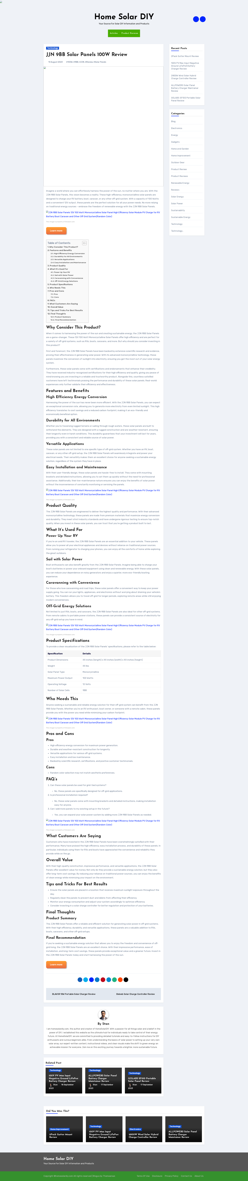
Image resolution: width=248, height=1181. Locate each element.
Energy (174, 135)
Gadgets (175, 142)
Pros (56, 294)
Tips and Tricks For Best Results (66, 310)
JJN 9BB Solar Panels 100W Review (86, 54)
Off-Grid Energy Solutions (66, 281)
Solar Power (177, 203)
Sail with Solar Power (64, 275)
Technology (52, 48)
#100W (69, 62)
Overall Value (57, 307)
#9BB (75, 62)
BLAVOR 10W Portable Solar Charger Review (73, 994)
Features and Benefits (61, 250)
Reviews (175, 190)
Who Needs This (57, 288)
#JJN (81, 62)
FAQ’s (52, 300)
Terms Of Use (143, 1176)
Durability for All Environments (68, 256)
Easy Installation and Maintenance (70, 262)
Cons (56, 297)
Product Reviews (129, 33)
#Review (89, 62)
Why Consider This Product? (63, 247)
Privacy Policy (171, 1176)
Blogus (96, 1176)
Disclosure (157, 1176)
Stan (105, 1024)
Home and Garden (180, 149)
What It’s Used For (59, 269)
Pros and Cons (56, 291)
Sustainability (178, 210)
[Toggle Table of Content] (83, 243)
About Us (199, 1176)
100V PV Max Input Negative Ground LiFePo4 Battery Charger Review (63, 1078)
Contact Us (186, 1176)
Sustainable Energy (181, 217)
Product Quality (58, 266)
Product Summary (63, 317)
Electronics (176, 128)
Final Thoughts (58, 314)
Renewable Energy (180, 183)
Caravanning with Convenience (69, 278)
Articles (114, 33)
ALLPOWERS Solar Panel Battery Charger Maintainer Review (102, 1078)
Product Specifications (61, 284)
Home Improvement (181, 155)
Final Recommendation (65, 320)
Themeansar (109, 1176)
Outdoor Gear (177, 162)
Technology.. (177, 231)
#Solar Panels (100, 62)
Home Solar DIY (124, 17)
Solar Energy (177, 196)
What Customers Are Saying (64, 304)
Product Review (179, 169)
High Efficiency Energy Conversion (69, 253)
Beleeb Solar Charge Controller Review (135, 994)
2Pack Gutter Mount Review (185, 56)
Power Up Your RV (62, 272)
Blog (173, 121)
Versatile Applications (64, 259)
